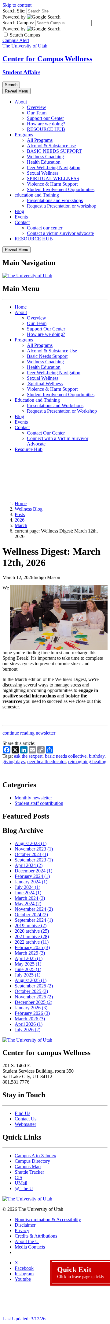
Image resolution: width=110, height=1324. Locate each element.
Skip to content (16, 5)
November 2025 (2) (34, 996)
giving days (13, 761)
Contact (22, 222)
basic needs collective (65, 756)
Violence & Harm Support (52, 184)
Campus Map (28, 1166)
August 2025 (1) (30, 980)
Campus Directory (32, 1161)
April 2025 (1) (28, 958)
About (21, 101)
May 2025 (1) (28, 963)
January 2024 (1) (31, 881)
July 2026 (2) (27, 1029)
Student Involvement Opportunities (60, 189)
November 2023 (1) (34, 848)
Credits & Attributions (36, 1235)
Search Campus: (18, 22)
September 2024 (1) (34, 920)
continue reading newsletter (28, 732)
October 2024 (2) (31, 914)
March (21, 525)
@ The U (24, 1188)
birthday (97, 756)
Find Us (22, 1113)
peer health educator (46, 761)
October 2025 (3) (31, 991)
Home (21, 306)
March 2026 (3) (30, 1018)
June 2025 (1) (28, 969)
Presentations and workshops (55, 200)
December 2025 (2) (33, 1002)
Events (21, 216)
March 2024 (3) (30, 898)
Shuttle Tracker (29, 1172)
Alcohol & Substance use (51, 145)
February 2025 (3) (32, 947)
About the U (27, 1241)
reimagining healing (87, 761)
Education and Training (37, 400)
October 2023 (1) (31, 854)
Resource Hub (28, 449)
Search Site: (13, 10)
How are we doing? (46, 123)
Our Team (36, 112)
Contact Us (25, 1118)
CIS (18, 1177)
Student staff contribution (39, 803)
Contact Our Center (46, 432)
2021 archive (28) (32, 936)
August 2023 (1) (30, 843)
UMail (21, 1183)
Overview (36, 107)
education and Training (37, 194)
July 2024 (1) (27, 887)
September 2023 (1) (34, 859)
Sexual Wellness (42, 173)
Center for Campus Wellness (47, 59)
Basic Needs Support (47, 356)
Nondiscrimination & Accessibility (48, 1219)
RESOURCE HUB (46, 129)
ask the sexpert (28, 756)
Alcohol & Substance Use (52, 350)
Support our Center (45, 118)
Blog (19, 211)
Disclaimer (25, 1225)
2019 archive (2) (30, 925)
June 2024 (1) (28, 892)
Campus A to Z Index (35, 1155)
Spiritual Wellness (45, 383)
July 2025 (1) (27, 974)
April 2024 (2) (28, 865)
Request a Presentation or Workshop (62, 411)
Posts (20, 514)
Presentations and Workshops (55, 405)
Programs (24, 134)
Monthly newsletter (33, 797)
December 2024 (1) (33, 870)
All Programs (40, 140)
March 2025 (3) (30, 952)
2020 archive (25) (32, 931)
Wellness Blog (28, 509)
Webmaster (25, 1124)
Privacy (22, 1230)
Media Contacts (30, 1246)
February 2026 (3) (32, 1013)
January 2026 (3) (31, 1007)
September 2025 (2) (34, 985)
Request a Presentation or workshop (61, 205)
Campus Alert (15, 40)
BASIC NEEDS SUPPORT (54, 151)
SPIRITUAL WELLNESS (53, 178)
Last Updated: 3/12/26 (24, 1318)
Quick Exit (81, 1272)
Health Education (44, 162)
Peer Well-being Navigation (53, 167)
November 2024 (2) (34, 909)
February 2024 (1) (32, 876)
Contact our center (44, 227)
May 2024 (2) (28, 903)
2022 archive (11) (32, 942)
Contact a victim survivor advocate (60, 233)
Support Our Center (46, 328)
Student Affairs (21, 72)
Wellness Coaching (45, 156)
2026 (19, 519)
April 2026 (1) (28, 1024)
